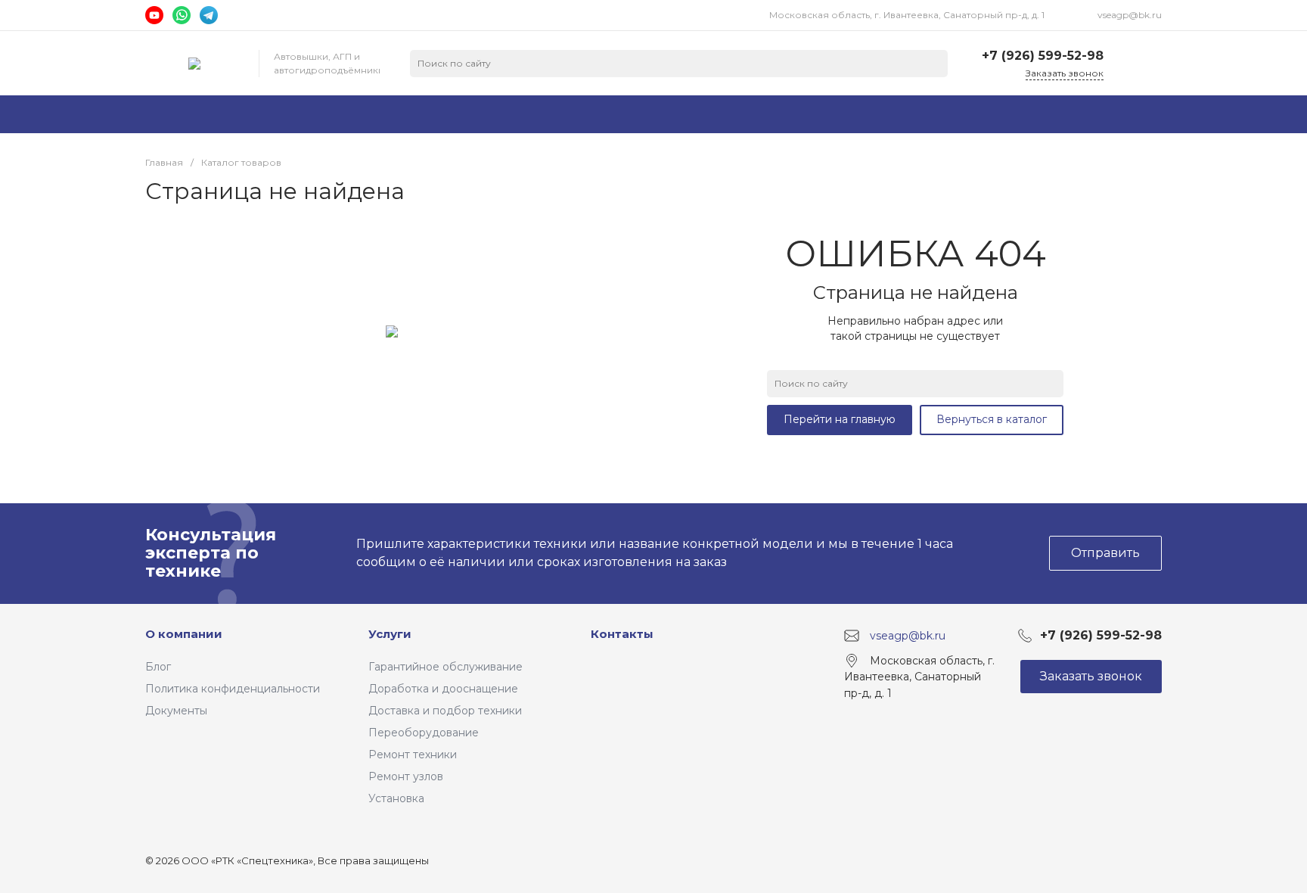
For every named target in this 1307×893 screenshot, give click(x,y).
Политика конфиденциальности (232, 688)
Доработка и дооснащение (443, 688)
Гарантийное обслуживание (445, 667)
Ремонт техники (412, 754)
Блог (158, 667)
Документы (176, 710)
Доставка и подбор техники (445, 710)
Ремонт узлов (405, 776)
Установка (396, 798)
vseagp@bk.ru (1129, 14)
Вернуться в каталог (991, 419)
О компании (183, 634)
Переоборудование (423, 732)
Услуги (389, 634)
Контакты (622, 634)
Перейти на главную (840, 419)
